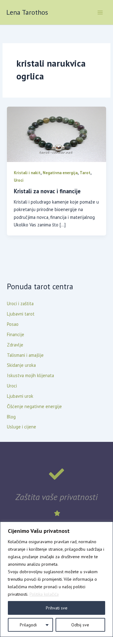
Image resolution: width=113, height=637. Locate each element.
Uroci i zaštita (20, 303)
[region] (56, 579)
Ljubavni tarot (21, 314)
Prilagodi (28, 625)
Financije (15, 334)
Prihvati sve (56, 608)
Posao (13, 324)
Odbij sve (80, 625)
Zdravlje (15, 345)
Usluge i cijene (21, 427)
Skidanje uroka (21, 365)
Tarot (85, 172)
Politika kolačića (44, 594)
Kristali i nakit (27, 172)
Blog (11, 417)
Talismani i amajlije (25, 355)
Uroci (19, 180)
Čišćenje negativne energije (34, 406)
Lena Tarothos (27, 12)
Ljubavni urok (20, 396)
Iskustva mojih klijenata (30, 375)
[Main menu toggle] (100, 12)
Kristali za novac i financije (47, 191)
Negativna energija (60, 172)
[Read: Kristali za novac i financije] (56, 134)
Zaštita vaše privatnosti (56, 497)
